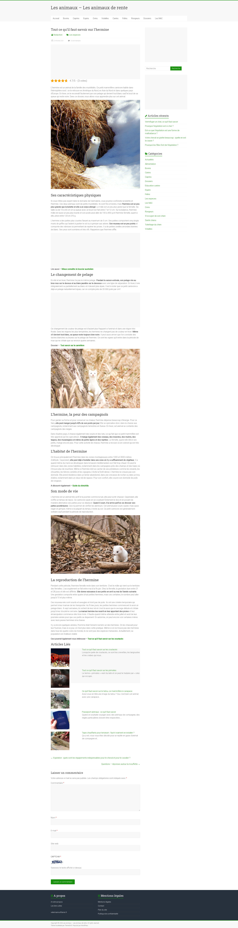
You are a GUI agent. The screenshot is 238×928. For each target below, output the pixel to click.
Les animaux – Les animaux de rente (89, 8)
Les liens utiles (56, 906)
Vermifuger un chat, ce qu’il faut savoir (161, 122)
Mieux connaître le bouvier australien (77, 269)
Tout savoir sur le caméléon (72, 345)
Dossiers (147, 18)
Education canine (152, 185)
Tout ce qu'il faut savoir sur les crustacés (99, 649)
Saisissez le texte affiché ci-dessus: (66, 868)
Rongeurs (135, 18)
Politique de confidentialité (108, 914)
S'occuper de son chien (155, 216)
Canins (115, 18)
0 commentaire (75, 41)
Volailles (105, 18)
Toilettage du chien (153, 224)
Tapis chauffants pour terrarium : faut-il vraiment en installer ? (108, 733)
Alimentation (150, 164)
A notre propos (57, 902)
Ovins (95, 18)
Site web (54, 843)
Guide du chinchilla (81, 485)
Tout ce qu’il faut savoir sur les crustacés (105, 639)
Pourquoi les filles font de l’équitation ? (161, 145)
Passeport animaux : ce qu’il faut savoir (99, 712)
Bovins (66, 18)
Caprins (76, 18)
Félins (124, 18)
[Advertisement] (95, 61)
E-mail (54, 830)
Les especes (74, 35)
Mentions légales (104, 902)
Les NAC (159, 18)
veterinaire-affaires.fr (59, 912)
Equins (86, 18)
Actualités (149, 159)
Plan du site (102, 910)
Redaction (57, 35)
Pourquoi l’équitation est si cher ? (159, 126)
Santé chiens (150, 220)
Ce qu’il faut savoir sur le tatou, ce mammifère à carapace (107, 691)
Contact (101, 906)
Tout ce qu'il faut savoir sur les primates (99, 670)
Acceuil (56, 18)
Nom (54, 817)
